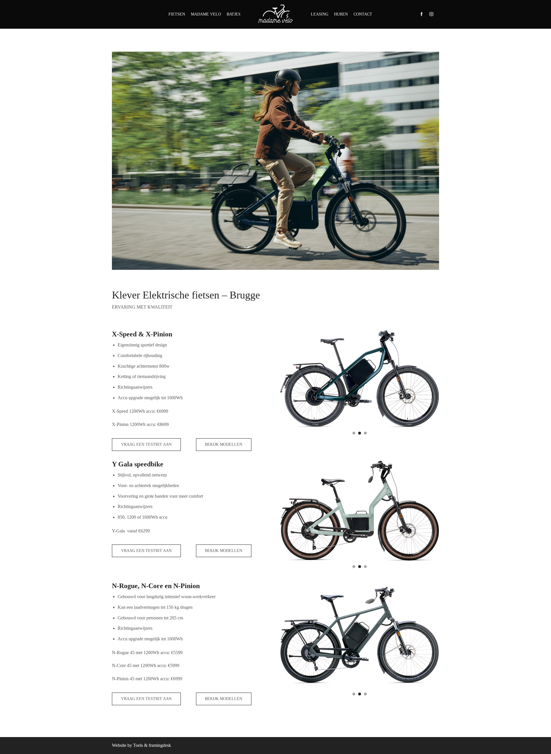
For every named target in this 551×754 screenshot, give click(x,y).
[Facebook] (422, 14)
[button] (353, 433)
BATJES (233, 14)
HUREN (341, 14)
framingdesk (160, 745)
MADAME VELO (206, 14)
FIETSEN (176, 14)
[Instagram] (431, 14)
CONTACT (363, 14)
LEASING (319, 14)
